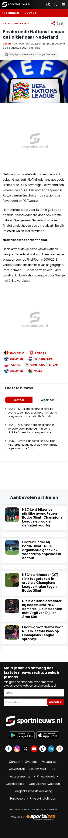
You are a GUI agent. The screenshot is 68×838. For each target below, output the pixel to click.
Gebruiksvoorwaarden (44, 784)
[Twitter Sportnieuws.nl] (25, 749)
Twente (40, 352)
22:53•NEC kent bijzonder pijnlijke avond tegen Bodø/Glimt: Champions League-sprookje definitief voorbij (32, 412)
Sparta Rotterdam (44, 364)
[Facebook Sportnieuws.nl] (8, 749)
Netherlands (43, 358)
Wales (37, 370)
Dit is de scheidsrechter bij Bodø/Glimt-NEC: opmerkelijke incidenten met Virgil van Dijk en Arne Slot (42, 609)
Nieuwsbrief (37, 769)
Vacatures (49, 762)
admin (7, 43)
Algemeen (48, 400)
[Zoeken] (55, 4)
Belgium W (17, 352)
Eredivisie (16, 358)
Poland (14, 364)
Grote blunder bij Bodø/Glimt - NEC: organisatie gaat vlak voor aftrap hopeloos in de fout (41, 550)
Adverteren (17, 769)
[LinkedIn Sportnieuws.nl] (51, 749)
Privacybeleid (46, 776)
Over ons (31, 762)
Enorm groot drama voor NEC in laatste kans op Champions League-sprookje (42, 633)
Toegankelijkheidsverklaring (32, 791)
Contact (14, 762)
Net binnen (10, 13)
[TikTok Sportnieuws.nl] (42, 749)
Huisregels (17, 798)
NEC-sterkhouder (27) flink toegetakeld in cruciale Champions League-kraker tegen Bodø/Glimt (40, 582)
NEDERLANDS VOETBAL (16, 23)
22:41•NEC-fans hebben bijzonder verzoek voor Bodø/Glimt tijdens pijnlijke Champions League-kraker (31, 428)
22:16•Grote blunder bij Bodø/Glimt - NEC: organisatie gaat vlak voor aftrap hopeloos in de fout (32, 444)
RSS (53, 769)
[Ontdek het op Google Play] (22, 735)
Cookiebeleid (15, 784)
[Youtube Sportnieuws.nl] (34, 749)
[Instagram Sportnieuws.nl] (17, 749)
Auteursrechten (21, 776)
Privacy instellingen (43, 798)
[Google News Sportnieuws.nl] (59, 749)
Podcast (30, 13)
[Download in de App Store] (47, 735)
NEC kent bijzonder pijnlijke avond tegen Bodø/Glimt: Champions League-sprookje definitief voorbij (42, 517)
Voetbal (18, 400)
